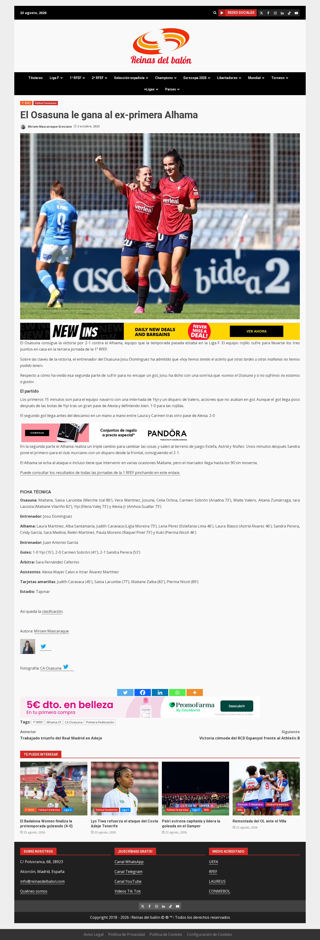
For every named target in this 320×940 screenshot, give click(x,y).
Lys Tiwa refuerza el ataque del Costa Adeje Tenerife (124, 788)
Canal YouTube (128, 881)
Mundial (254, 78)
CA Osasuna (51, 668)
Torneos (278, 78)
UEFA (213, 861)
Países (170, 89)
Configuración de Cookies (209, 934)
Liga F (54, 78)
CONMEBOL (219, 891)
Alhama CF (53, 722)
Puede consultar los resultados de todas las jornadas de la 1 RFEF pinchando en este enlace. (100, 472)
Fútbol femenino (46, 103)
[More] (194, 692)
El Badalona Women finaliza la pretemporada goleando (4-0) (53, 788)
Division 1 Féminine (250, 804)
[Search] (214, 12)
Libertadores (227, 78)
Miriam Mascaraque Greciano (49, 126)
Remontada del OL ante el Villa (266, 788)
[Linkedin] (160, 692)
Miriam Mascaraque (51, 631)
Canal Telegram (128, 871)
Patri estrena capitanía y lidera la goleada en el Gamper (195, 788)
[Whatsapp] (177, 692)
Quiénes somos (33, 891)
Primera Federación (100, 722)
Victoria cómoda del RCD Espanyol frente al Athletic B (249, 735)
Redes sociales (241, 12)
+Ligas (149, 89)
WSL (206, 809)
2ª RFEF (98, 78)
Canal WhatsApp (129, 861)
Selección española (129, 78)
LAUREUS (217, 881)
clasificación (52, 611)
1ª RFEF (75, 78)
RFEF (213, 871)
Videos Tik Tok (128, 891)
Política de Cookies (165, 934)
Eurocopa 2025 (195, 78)
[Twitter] (125, 692)
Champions (164, 78)
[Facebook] (142, 692)
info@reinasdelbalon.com (42, 881)
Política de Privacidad (126, 934)
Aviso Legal (94, 934)
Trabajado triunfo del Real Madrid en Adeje (61, 735)
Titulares (35, 78)
